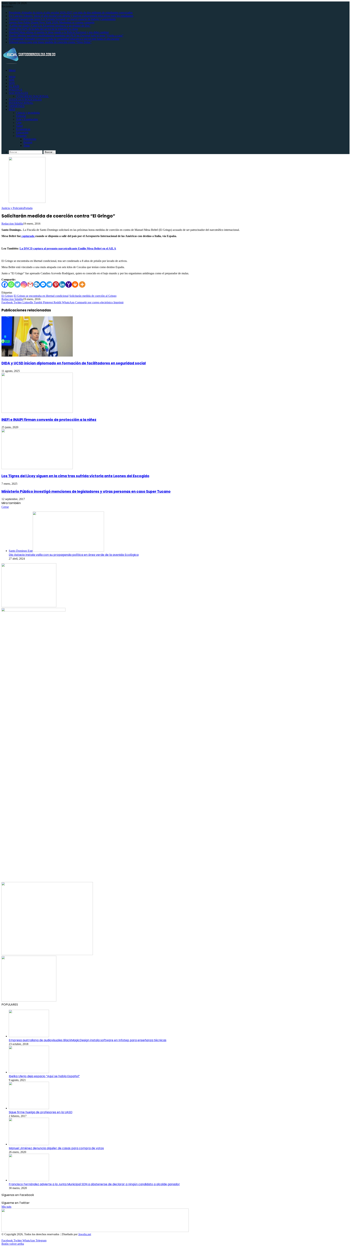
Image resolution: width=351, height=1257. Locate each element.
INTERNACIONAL (21, 102)
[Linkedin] (62, 284)
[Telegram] (49, 284)
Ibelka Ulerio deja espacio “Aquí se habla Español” (44, 1076)
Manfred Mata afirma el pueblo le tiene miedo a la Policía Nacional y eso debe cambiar (59, 32)
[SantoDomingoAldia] (28, 64)
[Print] (75, 284)
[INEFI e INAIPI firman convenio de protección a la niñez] (37, 411)
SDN (12, 83)
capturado (28, 236)
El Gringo (7, 295)
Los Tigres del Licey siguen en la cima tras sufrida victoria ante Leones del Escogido (75, 476)
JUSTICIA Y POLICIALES (25, 99)
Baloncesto (29, 139)
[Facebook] (4, 284)
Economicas (23, 129)
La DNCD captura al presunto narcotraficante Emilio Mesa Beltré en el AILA (68, 248)
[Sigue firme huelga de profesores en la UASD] (29, 1108)
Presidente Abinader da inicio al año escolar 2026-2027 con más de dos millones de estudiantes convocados (71, 12)
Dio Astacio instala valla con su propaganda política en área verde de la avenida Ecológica (74, 555)
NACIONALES (18, 92)
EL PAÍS (14, 86)
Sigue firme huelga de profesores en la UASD (40, 1112)
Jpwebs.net (84, 1234)
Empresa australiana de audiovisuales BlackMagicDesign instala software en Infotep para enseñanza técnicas (87, 1040)
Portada (28, 208)
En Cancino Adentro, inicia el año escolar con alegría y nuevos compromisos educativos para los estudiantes (71, 15)
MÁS (12, 109)
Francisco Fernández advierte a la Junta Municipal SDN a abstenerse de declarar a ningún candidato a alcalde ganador (94, 1184)
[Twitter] (17, 284)
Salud (19, 125)
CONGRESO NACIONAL (32, 96)
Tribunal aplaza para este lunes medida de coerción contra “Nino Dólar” (50, 42)
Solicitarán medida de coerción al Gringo (92, 295)
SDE (11, 79)
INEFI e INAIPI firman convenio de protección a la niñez (48, 419)
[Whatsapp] (11, 284)
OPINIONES (16, 106)
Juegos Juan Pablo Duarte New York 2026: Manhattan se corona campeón (51, 22)
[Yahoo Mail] (68, 284)
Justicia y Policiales (12, 208)
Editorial (21, 116)
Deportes (21, 135)
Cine (19, 122)
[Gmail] (30, 284)
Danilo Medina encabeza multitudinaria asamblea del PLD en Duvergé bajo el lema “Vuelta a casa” (66, 35)
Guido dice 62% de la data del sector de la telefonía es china (43, 29)
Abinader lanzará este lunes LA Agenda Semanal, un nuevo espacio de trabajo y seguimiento (62, 19)
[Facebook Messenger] (43, 284)
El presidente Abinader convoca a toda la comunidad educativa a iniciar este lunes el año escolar (64, 38)
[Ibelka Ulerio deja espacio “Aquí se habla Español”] (29, 1072)
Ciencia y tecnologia (28, 112)
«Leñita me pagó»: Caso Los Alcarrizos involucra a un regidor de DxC (49, 25)
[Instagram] (24, 284)
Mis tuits (6, 1206)
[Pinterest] (56, 284)
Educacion (22, 132)
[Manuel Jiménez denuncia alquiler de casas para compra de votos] (29, 1144)
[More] (82, 284)
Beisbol (27, 142)
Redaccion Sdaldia (12, 223)
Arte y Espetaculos (27, 119)
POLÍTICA (15, 89)
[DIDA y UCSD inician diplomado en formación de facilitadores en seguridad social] (37, 355)
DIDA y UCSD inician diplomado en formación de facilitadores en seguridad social (73, 363)
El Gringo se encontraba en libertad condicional (41, 295)
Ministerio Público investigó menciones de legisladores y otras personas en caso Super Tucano (86, 491)
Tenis (26, 145)
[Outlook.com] (36, 284)
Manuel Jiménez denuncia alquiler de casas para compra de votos (56, 1148)
